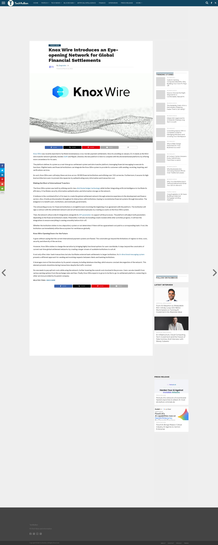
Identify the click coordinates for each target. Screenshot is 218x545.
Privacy (179, 543)
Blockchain (69, 3)
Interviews (113, 3)
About (163, 543)
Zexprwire (62, 65)
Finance (102, 3)
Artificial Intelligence (86, 3)
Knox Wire (50, 280)
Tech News (55, 3)
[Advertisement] (109, 23)
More (138, 3)
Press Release (127, 3)
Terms (186, 543)
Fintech (44, 3)
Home (35, 3)
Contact (171, 543)
